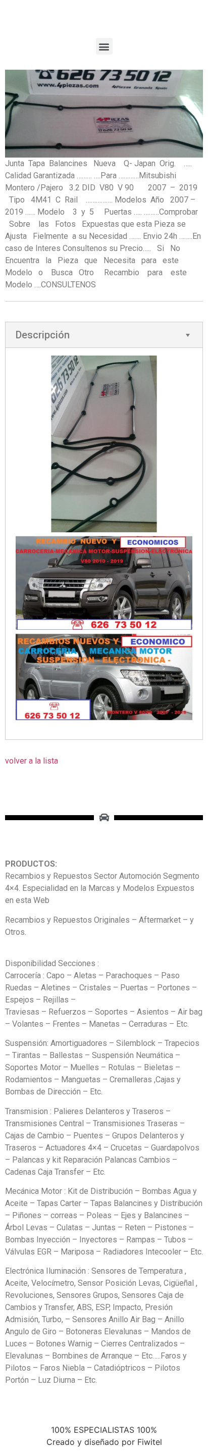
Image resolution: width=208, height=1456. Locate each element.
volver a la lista (31, 761)
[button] (104, 46)
